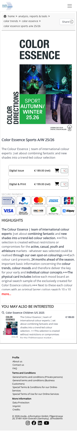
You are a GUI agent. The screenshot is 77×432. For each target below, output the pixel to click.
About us (17, 361)
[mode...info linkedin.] (40, 422)
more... (6, 294)
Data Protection (21, 402)
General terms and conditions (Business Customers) (33, 382)
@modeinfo (56, 418)
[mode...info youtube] (46, 422)
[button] (69, 5)
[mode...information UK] (7, 5)
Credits (16, 409)
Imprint (17, 406)
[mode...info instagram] (27, 422)
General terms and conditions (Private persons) (38, 377)
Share (65, 21)
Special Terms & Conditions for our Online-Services (34, 389)
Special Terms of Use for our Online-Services (36, 394)
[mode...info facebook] (34, 422)
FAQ (15, 368)
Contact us (18, 364)
